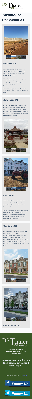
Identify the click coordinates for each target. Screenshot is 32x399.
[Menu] (29, 6)
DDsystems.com (23, 375)
